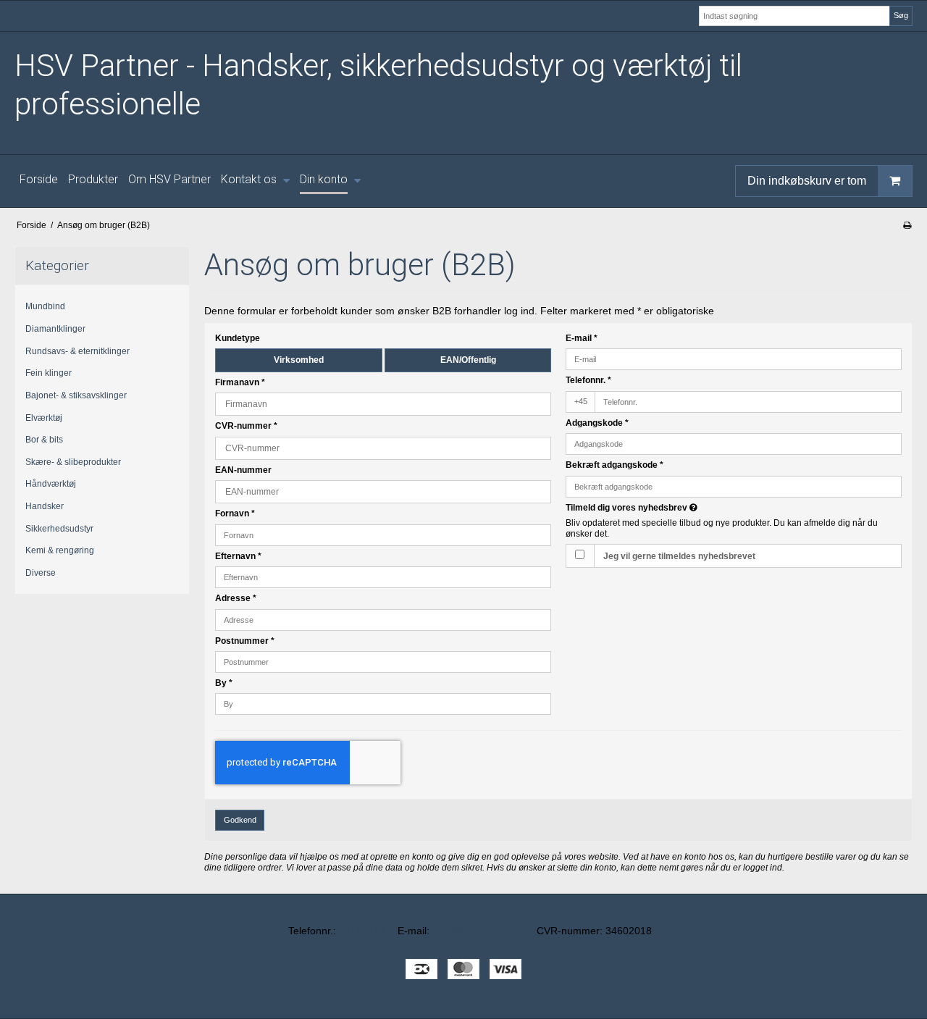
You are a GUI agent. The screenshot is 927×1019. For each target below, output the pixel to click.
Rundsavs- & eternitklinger (77, 351)
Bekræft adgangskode (614, 465)
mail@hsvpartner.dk (478, 930)
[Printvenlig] (907, 225)
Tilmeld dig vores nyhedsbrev (685, 508)
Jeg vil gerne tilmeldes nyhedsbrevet (679, 556)
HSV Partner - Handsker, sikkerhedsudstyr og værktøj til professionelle (378, 85)
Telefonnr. (588, 380)
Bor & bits (44, 440)
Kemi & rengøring (59, 550)
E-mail (581, 338)
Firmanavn (240, 382)
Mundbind (45, 306)
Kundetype (237, 338)
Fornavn (235, 513)
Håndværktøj (50, 484)
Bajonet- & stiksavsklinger (76, 395)
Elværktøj (43, 418)
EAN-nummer (243, 470)
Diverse (40, 573)
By (223, 683)
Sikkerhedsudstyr (59, 529)
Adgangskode (597, 423)
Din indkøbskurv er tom (806, 180)
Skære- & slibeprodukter (73, 462)
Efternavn (238, 556)
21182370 (362, 930)
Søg (901, 15)
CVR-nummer (246, 426)
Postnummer (244, 641)
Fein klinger (48, 373)
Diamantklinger (55, 329)
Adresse (235, 598)
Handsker (44, 506)
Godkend (240, 819)
